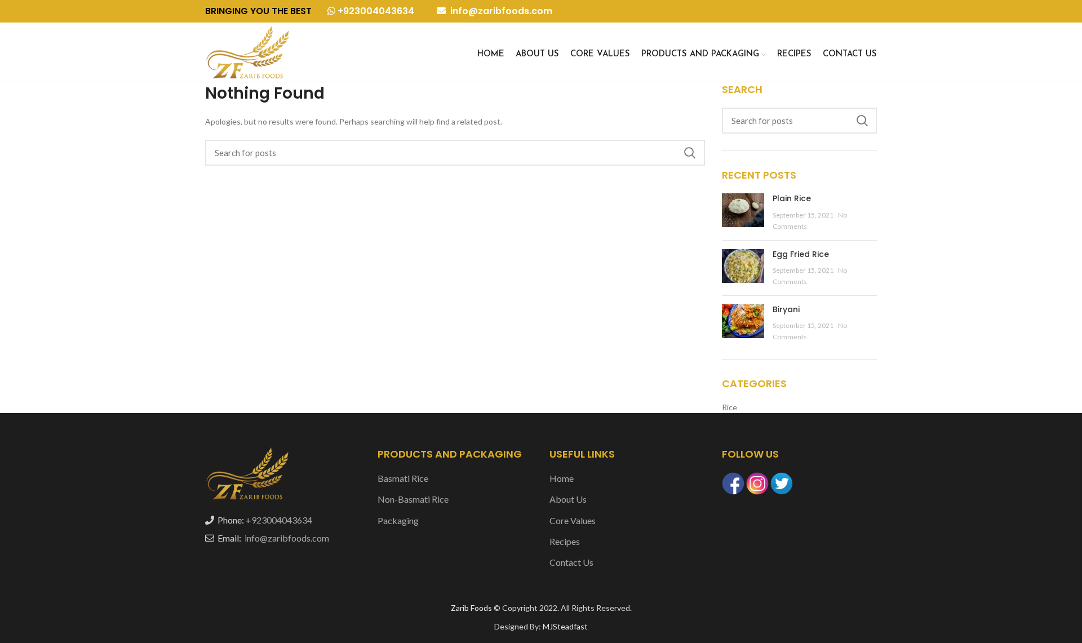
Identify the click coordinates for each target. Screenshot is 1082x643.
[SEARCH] (690, 153)
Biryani (786, 309)
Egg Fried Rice (801, 254)
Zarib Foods (472, 608)
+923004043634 (374, 11)
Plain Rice (792, 198)
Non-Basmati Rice (413, 499)
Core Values (572, 520)
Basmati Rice (403, 478)
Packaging (398, 520)
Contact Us (571, 562)
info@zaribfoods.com (500, 11)
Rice (729, 407)
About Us (568, 499)
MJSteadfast (565, 626)
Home (561, 478)
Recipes (564, 541)
